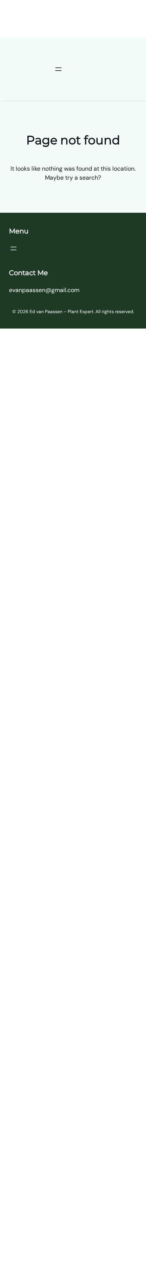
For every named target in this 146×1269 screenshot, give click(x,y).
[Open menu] (58, 69)
